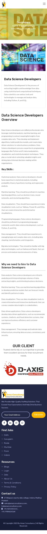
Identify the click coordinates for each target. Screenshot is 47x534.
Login (6, 471)
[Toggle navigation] (44, 4)
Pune (6, 451)
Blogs (6, 467)
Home (15, 26)
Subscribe (38, 414)
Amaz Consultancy (27, 523)
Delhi (6, 435)
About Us (8, 479)
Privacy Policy (10, 487)
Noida (6, 443)
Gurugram (8, 439)
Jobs (6, 475)
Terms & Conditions (12, 483)
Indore (7, 455)
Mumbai (7, 447)
